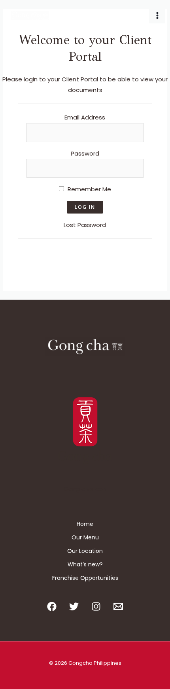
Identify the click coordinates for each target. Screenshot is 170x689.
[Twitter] (74, 606)
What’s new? (85, 564)
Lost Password (85, 225)
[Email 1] (118, 606)
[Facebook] (52, 606)
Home (85, 524)
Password (85, 153)
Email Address (84, 117)
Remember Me (88, 189)
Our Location (85, 551)
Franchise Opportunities (85, 578)
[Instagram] (96, 606)
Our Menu (85, 537)
